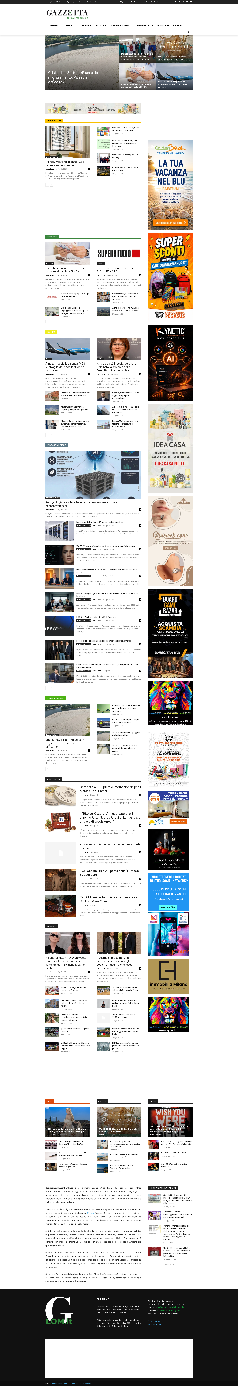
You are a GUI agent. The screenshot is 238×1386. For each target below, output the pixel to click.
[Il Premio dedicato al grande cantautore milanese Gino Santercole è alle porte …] (153, 1144)
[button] (189, 32)
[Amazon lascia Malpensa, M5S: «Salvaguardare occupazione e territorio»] (174, 76)
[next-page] (51, 185)
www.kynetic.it (90, 1383)
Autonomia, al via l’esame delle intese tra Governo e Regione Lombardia (125, 409)
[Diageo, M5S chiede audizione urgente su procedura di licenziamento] (103, 424)
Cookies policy (154, 1324)
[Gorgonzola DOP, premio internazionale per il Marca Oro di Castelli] (60, 796)
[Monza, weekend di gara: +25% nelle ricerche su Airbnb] (67, 142)
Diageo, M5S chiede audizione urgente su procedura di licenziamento (125, 424)
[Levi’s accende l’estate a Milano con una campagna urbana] (51, 1167)
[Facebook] (175, 2)
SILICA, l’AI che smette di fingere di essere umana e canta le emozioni (106, 546)
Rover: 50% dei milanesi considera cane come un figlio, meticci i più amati (74, 1017)
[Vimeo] (187, 2)
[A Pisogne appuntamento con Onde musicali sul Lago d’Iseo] (102, 1157)
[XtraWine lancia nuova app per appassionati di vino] (60, 853)
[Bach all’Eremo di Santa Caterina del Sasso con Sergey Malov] (102, 1168)
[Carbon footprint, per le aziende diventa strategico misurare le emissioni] (103, 708)
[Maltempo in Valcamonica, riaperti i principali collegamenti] (52, 410)
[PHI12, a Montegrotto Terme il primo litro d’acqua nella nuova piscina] (103, 1046)
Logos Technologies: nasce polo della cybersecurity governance (103, 641)
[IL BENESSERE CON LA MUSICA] (153, 1156)
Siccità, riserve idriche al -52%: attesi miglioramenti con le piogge (125, 748)
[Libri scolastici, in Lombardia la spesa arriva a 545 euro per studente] (103, 297)
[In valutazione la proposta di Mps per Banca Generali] (52, 297)
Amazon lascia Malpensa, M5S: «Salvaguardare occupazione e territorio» (65, 367)
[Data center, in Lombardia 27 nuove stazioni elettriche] (59, 531)
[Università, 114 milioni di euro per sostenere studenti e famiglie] (52, 396)
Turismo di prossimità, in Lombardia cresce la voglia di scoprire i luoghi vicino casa (115, 961)
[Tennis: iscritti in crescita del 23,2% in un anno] (103, 1018)
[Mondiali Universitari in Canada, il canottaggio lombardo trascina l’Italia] (103, 1032)
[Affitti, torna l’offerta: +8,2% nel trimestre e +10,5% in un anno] (103, 311)
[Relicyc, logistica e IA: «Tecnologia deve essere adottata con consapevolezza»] (93, 475)
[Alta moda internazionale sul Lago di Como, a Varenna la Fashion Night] (67, 1122)
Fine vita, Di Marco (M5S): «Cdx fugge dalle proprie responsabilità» (125, 395)
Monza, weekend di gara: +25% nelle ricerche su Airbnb (65, 163)
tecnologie (80, 1383)
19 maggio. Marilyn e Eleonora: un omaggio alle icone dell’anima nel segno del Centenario (177, 1214)
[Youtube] (191, 2)
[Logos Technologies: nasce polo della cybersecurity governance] (59, 650)
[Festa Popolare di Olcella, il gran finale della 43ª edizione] (103, 131)
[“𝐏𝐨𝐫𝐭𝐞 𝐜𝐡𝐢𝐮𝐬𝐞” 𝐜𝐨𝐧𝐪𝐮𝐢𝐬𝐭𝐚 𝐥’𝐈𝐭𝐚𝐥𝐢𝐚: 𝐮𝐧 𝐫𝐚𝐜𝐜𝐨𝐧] (154, 1251)
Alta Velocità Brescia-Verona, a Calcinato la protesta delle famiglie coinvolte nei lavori (116, 367)
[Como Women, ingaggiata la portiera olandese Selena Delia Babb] (103, 1003)
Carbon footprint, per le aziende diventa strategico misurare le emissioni (126, 708)
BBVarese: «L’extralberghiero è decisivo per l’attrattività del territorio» (125, 143)
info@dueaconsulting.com (169, 1310)
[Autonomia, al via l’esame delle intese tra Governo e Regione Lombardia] (103, 410)
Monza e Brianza (52, 157)
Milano (90, 1213)
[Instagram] (179, 2)
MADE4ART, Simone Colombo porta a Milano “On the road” (118, 1130)
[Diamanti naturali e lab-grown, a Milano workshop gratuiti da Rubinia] (51, 1156)
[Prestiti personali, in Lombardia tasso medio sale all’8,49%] (137, 76)
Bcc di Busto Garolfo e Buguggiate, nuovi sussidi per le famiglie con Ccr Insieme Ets (74, 311)
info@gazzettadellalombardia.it (172, 1307)
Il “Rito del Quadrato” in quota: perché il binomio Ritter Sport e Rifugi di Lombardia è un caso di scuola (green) (110, 817)
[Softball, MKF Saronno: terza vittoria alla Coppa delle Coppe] (103, 990)
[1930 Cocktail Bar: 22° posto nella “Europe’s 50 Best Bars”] (60, 880)
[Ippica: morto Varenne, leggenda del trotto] (52, 1032)
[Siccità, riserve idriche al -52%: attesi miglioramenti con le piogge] (103, 749)
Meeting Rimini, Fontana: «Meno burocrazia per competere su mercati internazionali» (75, 424)
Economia (49, 263)
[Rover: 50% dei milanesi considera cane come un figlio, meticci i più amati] (52, 1018)
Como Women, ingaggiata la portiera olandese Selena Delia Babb (125, 1003)
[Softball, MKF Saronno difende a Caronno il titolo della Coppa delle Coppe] (52, 1046)
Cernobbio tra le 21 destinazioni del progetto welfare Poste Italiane (74, 1003)
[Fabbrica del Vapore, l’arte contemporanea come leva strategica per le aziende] (102, 1144)
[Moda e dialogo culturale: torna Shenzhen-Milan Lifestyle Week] (51, 1144)
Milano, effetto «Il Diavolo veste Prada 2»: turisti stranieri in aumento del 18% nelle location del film (65, 963)
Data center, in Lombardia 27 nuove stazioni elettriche (99, 522)
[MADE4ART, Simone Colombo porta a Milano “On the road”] (174, 49)
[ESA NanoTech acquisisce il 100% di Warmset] (59, 626)
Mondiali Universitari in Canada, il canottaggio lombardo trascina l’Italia (126, 1031)
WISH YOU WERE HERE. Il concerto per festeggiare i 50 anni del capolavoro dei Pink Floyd (169, 1129)
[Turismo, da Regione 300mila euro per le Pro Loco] (52, 990)
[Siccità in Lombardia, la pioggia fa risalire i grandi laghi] (103, 736)
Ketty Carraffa (156, 1135)
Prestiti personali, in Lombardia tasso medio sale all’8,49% (65, 269)
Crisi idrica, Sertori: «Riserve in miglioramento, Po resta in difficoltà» (65, 743)
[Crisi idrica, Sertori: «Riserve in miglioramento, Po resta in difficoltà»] (82, 67)
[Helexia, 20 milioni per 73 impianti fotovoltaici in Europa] (103, 723)
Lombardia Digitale (53, 498)
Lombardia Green (52, 735)
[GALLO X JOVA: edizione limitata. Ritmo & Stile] (153, 1167)
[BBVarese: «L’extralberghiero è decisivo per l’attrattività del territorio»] (103, 144)
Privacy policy (154, 1321)
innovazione (57, 1383)
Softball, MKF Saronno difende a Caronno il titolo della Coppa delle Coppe (75, 1046)
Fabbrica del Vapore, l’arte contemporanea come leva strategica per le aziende (125, 1144)
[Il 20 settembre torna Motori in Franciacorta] (103, 171)
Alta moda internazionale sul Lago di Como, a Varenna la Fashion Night (67, 1130)
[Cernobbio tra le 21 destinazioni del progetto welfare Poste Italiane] (52, 1003)
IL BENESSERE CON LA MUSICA (173, 1153)
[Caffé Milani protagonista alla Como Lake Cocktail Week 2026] (60, 906)
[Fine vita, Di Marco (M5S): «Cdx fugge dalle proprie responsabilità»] (103, 396)
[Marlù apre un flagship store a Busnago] (103, 158)
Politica (49, 359)
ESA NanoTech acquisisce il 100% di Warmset (96, 617)
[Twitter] (183, 2)
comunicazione (69, 1383)
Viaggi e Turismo (52, 953)
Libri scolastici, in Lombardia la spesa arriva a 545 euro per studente (125, 296)
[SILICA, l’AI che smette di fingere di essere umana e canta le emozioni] (59, 555)
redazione (52, 87)
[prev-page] (47, 185)
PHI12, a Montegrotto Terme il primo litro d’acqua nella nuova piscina (125, 1046)
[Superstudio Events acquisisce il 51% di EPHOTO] (119, 253)
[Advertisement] (140, 14)
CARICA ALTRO (169, 1264)
